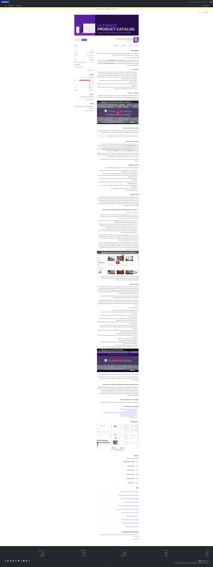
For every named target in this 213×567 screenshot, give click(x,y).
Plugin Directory (206, 5)
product (76, 62)
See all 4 (75, 59)
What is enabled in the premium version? (130, 523)
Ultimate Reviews (130, 333)
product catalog (77, 64)
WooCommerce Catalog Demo (132, 212)
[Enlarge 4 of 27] (137, 451)
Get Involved (83, 550)
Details (136, 45)
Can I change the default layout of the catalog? (129, 498)
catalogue (80, 62)
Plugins (166, 554)
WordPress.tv (123, 555)
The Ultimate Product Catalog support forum (128, 415)
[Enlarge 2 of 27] (137, 434)
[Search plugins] (197, 12)
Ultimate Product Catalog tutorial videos (129, 414)
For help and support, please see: (132, 526)
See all (75, 90)
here (138, 402)
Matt (43, 552)
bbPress (42, 554)
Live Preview (77, 39)
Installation (124, 45)
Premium (130, 57)
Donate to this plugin (89, 110)
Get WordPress (5, 1)
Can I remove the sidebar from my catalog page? (129, 505)
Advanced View (90, 70)
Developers (124, 554)
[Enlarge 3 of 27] (137, 442)
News (208, 552)
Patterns (166, 555)
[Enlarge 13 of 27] (122, 441)
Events (84, 552)
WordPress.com (41, 550)
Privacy (207, 555)
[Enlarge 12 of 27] (122, 433)
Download (84, 39)
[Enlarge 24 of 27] (108, 432)
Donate (83, 554)
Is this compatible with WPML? (132, 516)
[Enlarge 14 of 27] (122, 448)
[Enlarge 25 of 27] (108, 436)
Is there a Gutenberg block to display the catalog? (128, 495)
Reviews (130, 45)
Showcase (166, 550)
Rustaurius (130, 40)
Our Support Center (133, 417)
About (207, 550)
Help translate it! (99, 8)
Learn (125, 550)
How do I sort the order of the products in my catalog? (127, 509)
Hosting (207, 554)
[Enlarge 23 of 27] (108, 425)
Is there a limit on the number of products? (130, 519)
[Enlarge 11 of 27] (122, 425)
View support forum (90, 99)
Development (116, 45)
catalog (83, 62)
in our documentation (134, 156)
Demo (125, 57)
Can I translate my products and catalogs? (130, 512)
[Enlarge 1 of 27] (137, 425)
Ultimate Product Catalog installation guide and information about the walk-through (120, 412)
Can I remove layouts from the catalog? (130, 502)
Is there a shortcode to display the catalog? (130, 491)
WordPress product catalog (128, 374)
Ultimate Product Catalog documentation (128, 409)
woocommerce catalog (78, 66)
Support (76, 45)
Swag (83, 555)
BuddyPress (41, 555)
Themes (166, 552)
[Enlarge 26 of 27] (108, 443)
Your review (91, 90)
